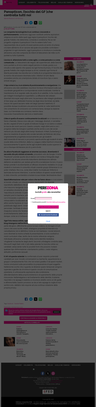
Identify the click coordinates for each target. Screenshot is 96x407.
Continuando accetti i (48, 202)
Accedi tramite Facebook (49, 215)
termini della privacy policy (56, 202)
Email (33, 198)
